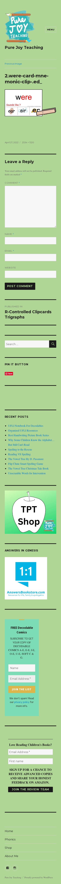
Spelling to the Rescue (20, 449)
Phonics (10, 839)
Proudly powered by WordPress (38, 877)
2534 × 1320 (28, 142)
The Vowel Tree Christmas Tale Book (28, 468)
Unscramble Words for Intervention (27, 473)
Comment (12, 182)
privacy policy (21, 702)
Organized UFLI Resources (23, 430)
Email (9, 250)
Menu (50, 29)
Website (10, 267)
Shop (8, 847)
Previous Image (13, 63)
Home (9, 831)
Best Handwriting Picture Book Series (28, 435)
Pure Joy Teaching (24, 47)
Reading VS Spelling (19, 454)
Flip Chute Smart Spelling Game (25, 463)
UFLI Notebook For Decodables (25, 425)
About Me (11, 856)
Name (9, 234)
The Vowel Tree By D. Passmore (26, 459)
